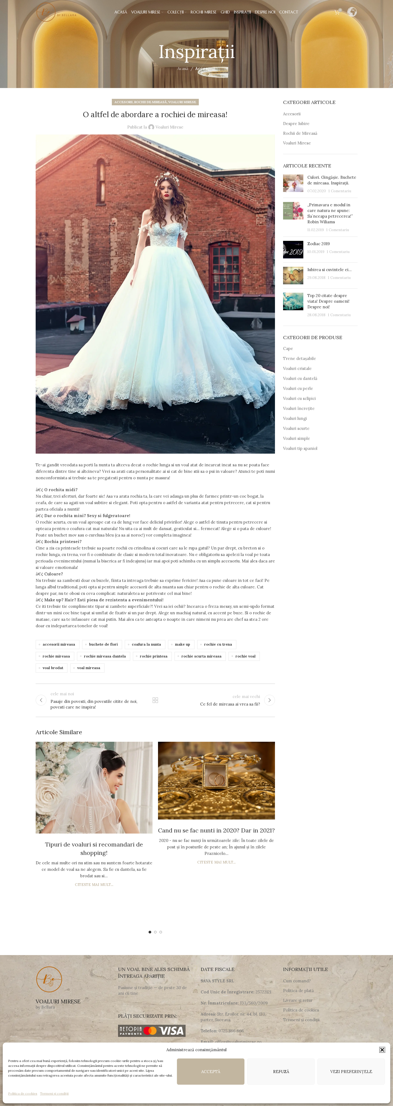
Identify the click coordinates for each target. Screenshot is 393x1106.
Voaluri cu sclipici (299, 398)
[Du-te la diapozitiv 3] (160, 932)
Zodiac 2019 (318, 243)
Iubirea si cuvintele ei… (329, 269)
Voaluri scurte (296, 428)
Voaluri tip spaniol (300, 448)
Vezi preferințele (351, 1071)
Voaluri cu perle (298, 388)
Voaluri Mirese (182, 102)
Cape (288, 348)
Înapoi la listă (155, 700)
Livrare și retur (298, 1000)
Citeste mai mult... (94, 884)
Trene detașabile (299, 358)
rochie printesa (153, 656)
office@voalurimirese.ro (238, 1041)
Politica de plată (298, 990)
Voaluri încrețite (299, 408)
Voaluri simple (296, 438)
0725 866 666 (231, 1030)
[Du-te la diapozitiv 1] (150, 932)
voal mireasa (88, 667)
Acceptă (210, 1071)
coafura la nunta (146, 644)
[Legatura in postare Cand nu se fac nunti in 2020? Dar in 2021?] (216, 781)
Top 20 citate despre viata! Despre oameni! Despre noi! (328, 301)
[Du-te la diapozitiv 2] (155, 932)
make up (182, 644)
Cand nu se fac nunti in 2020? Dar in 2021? (216, 830)
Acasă (182, 68)
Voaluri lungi (295, 418)
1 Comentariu (339, 190)
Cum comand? (297, 980)
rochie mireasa (56, 656)
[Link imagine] (49, 979)
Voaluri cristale (297, 368)
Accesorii (205, 68)
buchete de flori (103, 644)
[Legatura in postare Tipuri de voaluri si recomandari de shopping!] (94, 788)
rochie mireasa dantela (105, 656)
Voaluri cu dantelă (300, 378)
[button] (382, 1050)
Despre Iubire (296, 123)
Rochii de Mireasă (150, 102)
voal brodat (53, 667)
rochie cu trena (218, 644)
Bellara (48, 1007)
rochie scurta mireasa (201, 656)
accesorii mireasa (59, 644)
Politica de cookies (22, 1093)
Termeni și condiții (54, 1093)
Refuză (281, 1071)
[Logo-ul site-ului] (57, 11)
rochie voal (246, 656)
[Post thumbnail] (293, 184)
